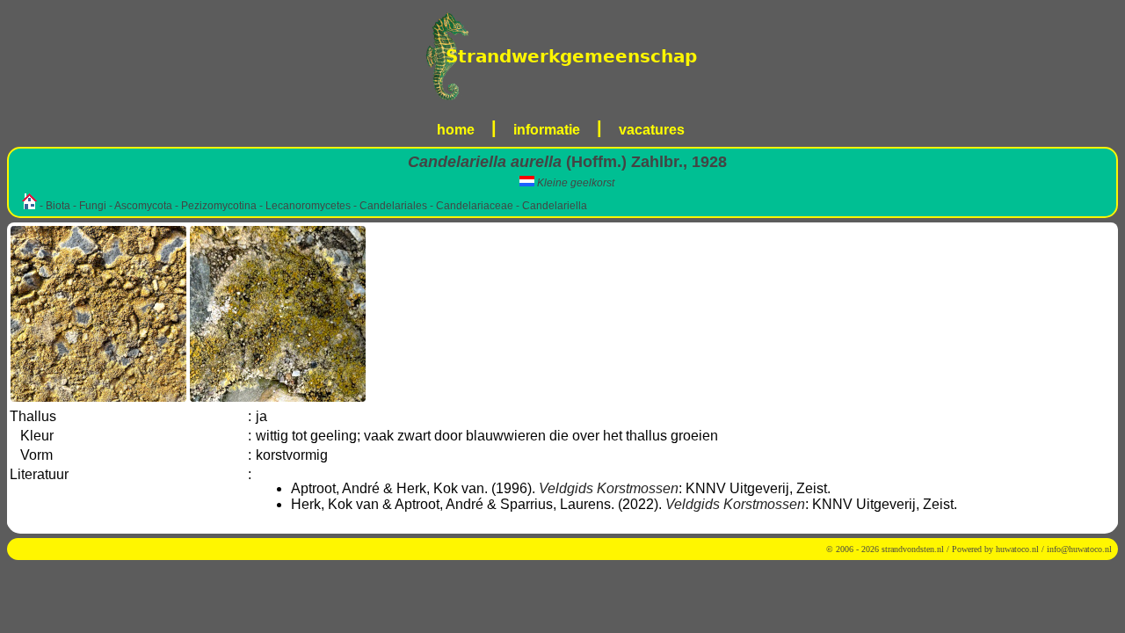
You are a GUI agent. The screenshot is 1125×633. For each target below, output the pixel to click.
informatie (546, 129)
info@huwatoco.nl (1079, 549)
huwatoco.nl (1017, 549)
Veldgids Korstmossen (609, 488)
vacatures (652, 129)
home (456, 129)
